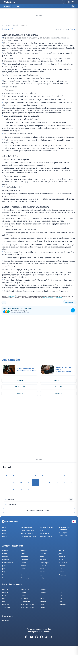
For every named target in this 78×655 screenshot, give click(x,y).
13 (21, 482)
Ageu (60, 569)
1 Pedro (42, 607)
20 (71, 482)
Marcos (5, 592)
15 (13, 6)
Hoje (4, 530)
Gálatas (23, 592)
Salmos (23, 575)
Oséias (42, 572)
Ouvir (59, 29)
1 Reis (23, 551)
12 (13, 482)
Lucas (4, 595)
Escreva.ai (5, 620)
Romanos (5, 604)
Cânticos (43, 554)
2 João (60, 595)
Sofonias (61, 566)
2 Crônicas (25, 560)
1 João (60, 592)
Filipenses (24, 598)
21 (6, 489)
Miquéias (61, 557)
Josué (4, 566)
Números (5, 560)
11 (6, 482)
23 (21, 489)
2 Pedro (61, 589)
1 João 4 (20, 393)
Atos (4, 601)
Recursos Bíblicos (27, 533)
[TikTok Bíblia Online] (46, 636)
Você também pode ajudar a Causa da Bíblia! (52, 297)
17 (50, 482)
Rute (4, 572)
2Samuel (15, 25)
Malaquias (62, 575)
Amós (42, 578)
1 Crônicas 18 (20, 387)
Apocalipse (62, 604)
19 (64, 482)
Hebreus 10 (58, 380)
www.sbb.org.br (12, 296)
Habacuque (62, 563)
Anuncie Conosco (46, 536)
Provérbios (25, 578)
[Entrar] (62, 2)
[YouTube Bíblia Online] (31, 636)
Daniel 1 (20, 380)
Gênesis (5, 551)
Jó (21, 572)
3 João (60, 598)
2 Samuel (5, 578)
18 (57, 482)
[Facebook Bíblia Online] (41, 636)
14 (28, 482)
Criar (67, 29)
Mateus (5, 589)
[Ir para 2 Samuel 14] (4, 302)
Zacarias (61, 572)
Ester (23, 569)
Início (4, 527)
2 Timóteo (43, 592)
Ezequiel (43, 566)
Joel (41, 575)
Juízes (4, 569)
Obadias (61, 551)
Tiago (42, 604)
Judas (60, 601)
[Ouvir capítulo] (73, 6)
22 (13, 489)
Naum (60, 560)
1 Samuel (5, 575)
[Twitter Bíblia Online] (51, 636)
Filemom (43, 598)
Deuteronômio (7, 563)
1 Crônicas (25, 557)
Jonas (60, 554)
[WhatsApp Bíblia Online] (36, 636)
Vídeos (42, 530)
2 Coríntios (25, 589)
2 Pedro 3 (58, 393)
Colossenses (25, 601)
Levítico (5, 557)
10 (71, 475)
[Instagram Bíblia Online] (26, 636)
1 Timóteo (43, 589)
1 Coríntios (6, 607)
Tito (41, 595)
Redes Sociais (44, 533)
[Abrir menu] (72, 2)
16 (42, 482)
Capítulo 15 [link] (24, 25)
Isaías (42, 557)
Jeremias (43, 560)
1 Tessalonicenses (27, 604)
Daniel (42, 569)
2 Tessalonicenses (27, 607)
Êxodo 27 (58, 387)
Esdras (23, 563)
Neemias (24, 566)
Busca (4, 536)
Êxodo (4, 554)
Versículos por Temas (28, 536)
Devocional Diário (27, 530)
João (3, 598)
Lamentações (44, 563)
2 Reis (23, 554)
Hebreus (43, 601)
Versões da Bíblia (27, 527)
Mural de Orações (46, 527)
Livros (8, 25)
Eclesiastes (44, 551)
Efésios (23, 595)
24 (28, 489)
